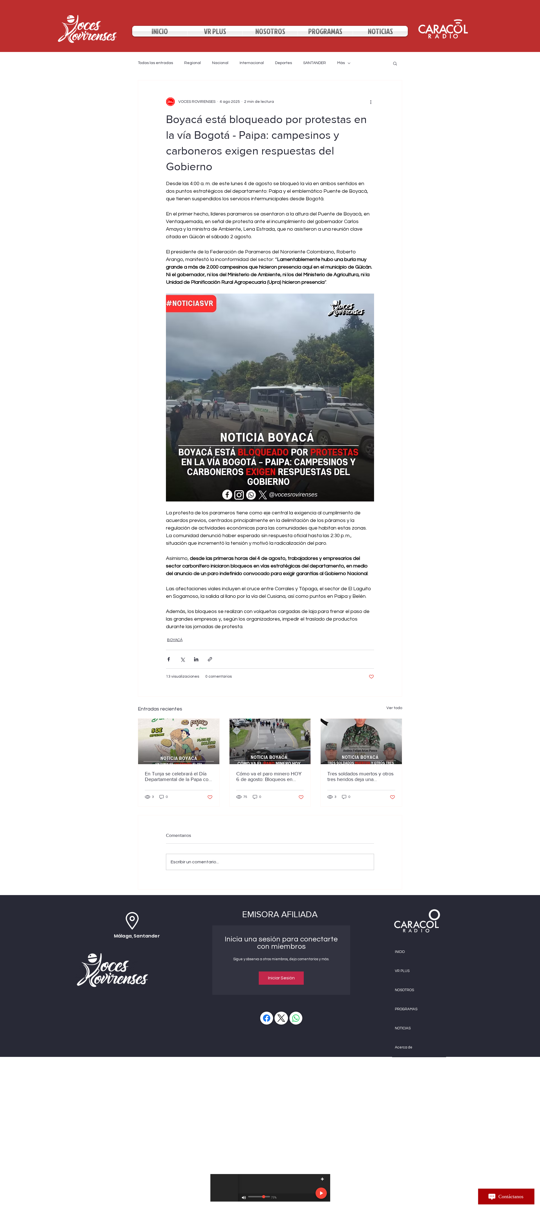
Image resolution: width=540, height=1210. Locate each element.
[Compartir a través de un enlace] (210, 659)
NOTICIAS (403, 1028)
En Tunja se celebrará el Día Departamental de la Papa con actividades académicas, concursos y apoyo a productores (178, 776)
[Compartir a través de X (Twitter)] (182, 659)
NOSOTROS (404, 990)
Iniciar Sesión (281, 978)
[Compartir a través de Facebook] (168, 659)
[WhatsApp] (295, 1018)
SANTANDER (314, 63)
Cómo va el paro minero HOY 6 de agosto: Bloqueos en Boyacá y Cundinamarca (269, 776)
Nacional (220, 63)
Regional (192, 63)
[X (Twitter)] (281, 1018)
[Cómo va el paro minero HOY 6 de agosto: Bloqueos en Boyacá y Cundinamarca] (270, 741)
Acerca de (403, 1047)
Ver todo (394, 708)
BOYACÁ (175, 640)
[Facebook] (266, 1018)
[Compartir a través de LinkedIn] (196, 659)
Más (341, 63)
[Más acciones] (370, 101)
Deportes (283, 63)
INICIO (400, 952)
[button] (395, 63)
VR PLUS (402, 971)
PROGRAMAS (406, 1009)
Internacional (252, 63)
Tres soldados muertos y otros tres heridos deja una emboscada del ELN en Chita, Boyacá (360, 776)
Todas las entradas (155, 63)
